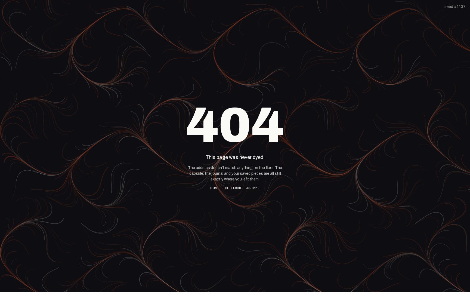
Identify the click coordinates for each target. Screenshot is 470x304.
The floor (232, 188)
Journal (253, 188)
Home (214, 188)
